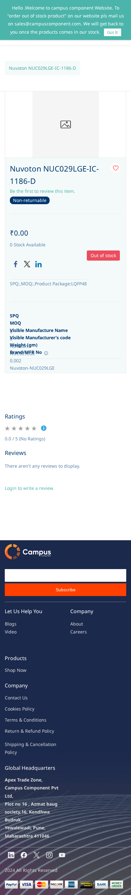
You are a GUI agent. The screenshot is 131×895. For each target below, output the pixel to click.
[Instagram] (49, 855)
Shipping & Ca (20, 744)
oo (10, 709)
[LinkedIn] (38, 264)
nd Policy (44, 731)
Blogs (11, 624)
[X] (36, 855)
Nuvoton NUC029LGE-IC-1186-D (42, 68)
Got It (112, 32)
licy (30, 709)
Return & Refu (20, 731)
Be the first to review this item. (42, 191)
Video (11, 632)
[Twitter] (27, 264)
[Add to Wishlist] (115, 168)
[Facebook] (15, 264)
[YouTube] (62, 855)
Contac (12, 698)
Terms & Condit (21, 720)
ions (42, 720)
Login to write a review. (29, 488)
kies (17, 709)
